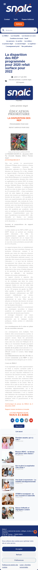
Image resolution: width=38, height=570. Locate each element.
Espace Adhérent (28, 19)
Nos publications (27, 46)
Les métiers (28, 41)
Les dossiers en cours (29, 36)
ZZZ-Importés (20, 82)
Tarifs (16, 19)
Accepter (19, 549)
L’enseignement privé (12, 46)
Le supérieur (32, 43)
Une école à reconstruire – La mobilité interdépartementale (25, 480)
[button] (12, 420)
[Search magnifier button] (3, 30)
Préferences (19, 560)
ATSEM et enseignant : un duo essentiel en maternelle (25, 494)
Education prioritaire (15, 79)
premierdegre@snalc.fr (12, 160)
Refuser (19, 555)
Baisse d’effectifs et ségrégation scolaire (22, 508)
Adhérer (19, 24)
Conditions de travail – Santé (19, 38)
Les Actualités (15, 36)
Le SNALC (5, 36)
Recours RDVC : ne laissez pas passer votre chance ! (24, 452)
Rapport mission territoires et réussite (17, 409)
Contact (7, 19)
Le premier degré (7, 43)
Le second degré (20, 43)
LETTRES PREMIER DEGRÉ (19, 413)
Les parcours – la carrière (14, 41)
